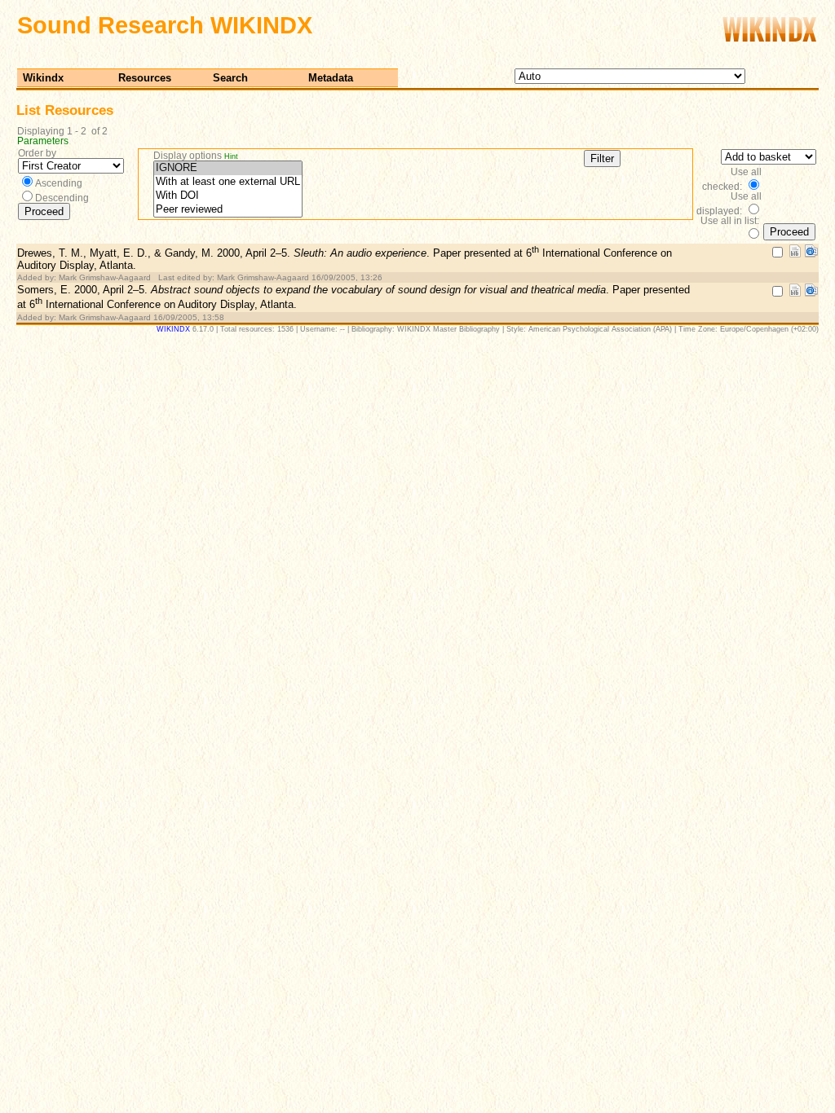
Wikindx (43, 78)
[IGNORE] (228, 168)
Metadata (330, 78)
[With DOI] (228, 196)
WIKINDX (173, 329)
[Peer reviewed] (228, 210)
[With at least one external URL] (228, 182)
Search (230, 78)
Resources (144, 78)
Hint (231, 156)
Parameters (42, 141)
